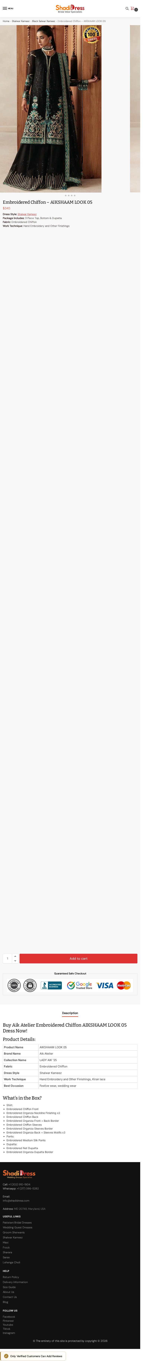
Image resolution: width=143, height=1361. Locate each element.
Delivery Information (15, 1282)
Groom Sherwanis (14, 1232)
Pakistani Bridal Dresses (17, 1222)
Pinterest (8, 1321)
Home (6, 21)
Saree (6, 1257)
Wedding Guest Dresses (17, 1227)
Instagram (9, 1333)
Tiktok (6, 1329)
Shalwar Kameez (21, 21)
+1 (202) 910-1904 (19, 1184)
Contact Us (10, 1297)
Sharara (7, 1252)
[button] (133, 8)
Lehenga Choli (11, 1262)
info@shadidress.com (16, 1200)
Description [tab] (70, 1013)
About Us (8, 1292)
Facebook (9, 1317)
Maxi (5, 1242)
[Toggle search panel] (127, 8)
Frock (6, 1247)
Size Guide (9, 1287)
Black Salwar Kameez (43, 21)
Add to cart (79, 958)
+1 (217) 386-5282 (28, 1188)
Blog (5, 1302)
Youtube (8, 1325)
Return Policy (11, 1277)
